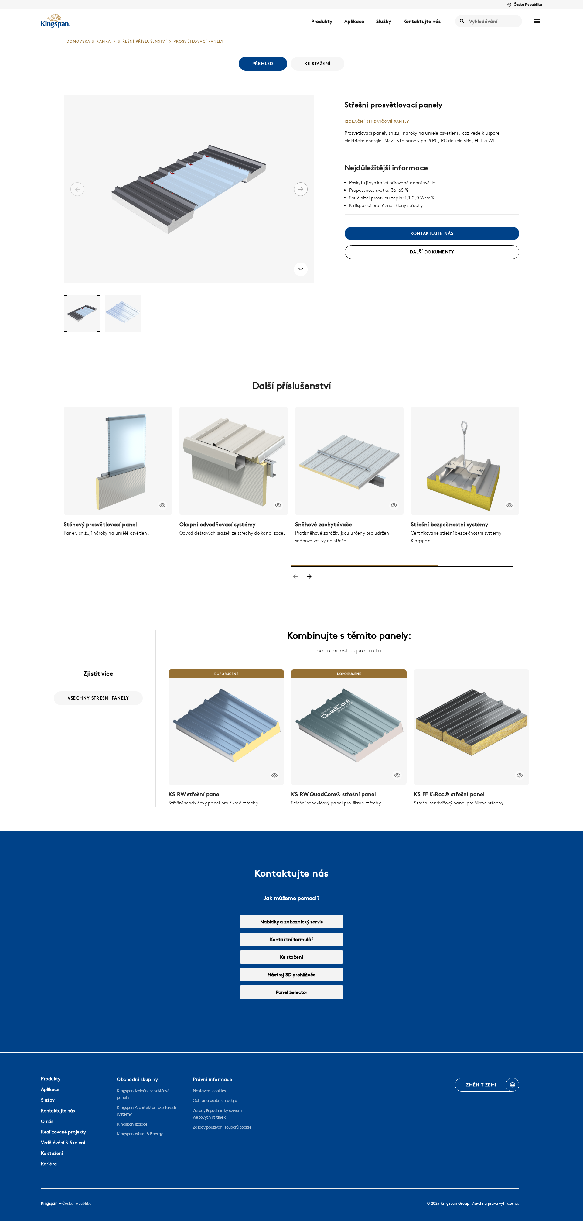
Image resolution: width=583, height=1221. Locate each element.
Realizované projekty (63, 1132)
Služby (383, 21)
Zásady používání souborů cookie (222, 1127)
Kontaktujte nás (422, 21)
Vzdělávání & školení (63, 1142)
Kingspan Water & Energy (139, 1134)
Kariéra (49, 1164)
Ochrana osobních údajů (215, 1100)
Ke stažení (291, 957)
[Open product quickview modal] (162, 505)
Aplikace (354, 21)
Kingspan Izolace (132, 1124)
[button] (537, 21)
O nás (47, 1121)
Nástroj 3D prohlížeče (291, 975)
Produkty (321, 21)
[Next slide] (309, 577)
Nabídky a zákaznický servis (291, 922)
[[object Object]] (118, 461)
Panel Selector (291, 992)
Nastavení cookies (209, 1090)
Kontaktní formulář (291, 939)
